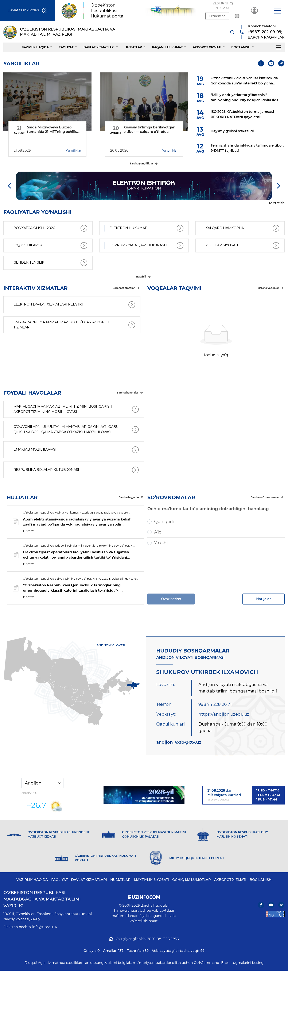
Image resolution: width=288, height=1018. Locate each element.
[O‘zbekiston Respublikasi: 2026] (144, 795)
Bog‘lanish (240, 47)
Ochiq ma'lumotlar (191, 880)
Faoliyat (66, 47)
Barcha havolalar (127, 392)
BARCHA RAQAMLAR (266, 37)
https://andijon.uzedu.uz (223, 714)
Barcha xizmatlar (124, 288)
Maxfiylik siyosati (151, 880)
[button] (277, 10)
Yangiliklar (73, 150)
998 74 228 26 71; (215, 704)
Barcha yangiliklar (141, 163)
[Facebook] (261, 63)
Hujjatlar (133, 47)
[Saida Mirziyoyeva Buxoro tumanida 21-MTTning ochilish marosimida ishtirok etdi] (47, 101)
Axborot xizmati (207, 47)
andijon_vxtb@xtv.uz (178, 742)
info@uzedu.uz (45, 927)
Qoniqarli (164, 521)
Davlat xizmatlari (98, 47)
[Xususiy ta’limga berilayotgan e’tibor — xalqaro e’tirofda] (144, 101)
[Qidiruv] (232, 32)
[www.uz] (275, 914)
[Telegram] (281, 63)
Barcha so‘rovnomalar (264, 497)
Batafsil (141, 276)
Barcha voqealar (268, 288)
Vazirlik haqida (35, 47)
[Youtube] (271, 63)
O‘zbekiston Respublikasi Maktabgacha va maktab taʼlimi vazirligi (42, 899)
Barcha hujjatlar (128, 497)
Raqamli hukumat (167, 47)
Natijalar (263, 599)
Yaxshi (161, 542)
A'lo (157, 532)
